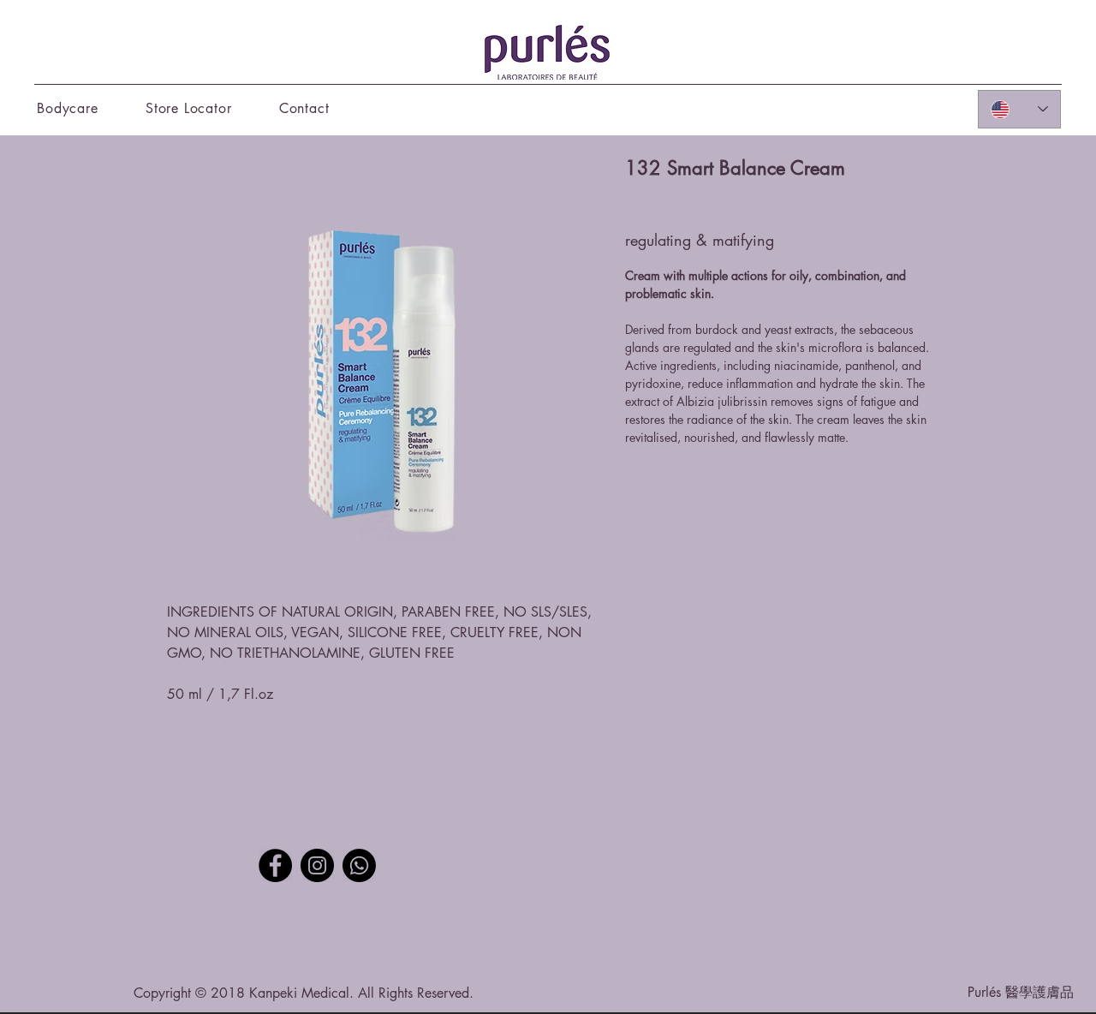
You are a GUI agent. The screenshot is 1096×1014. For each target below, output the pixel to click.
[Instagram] (317, 865)
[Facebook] (275, 865)
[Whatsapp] (359, 865)
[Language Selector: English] (1019, 109)
